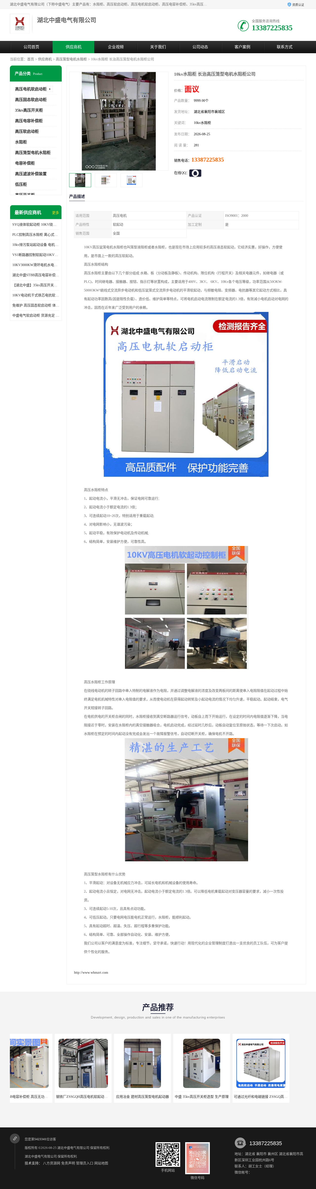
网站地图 (101, 1163)
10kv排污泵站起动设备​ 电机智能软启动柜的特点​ (35, 245)
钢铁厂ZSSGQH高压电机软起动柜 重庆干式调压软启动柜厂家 (58, 1097)
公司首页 (31, 47)
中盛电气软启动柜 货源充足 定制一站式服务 (35, 315)
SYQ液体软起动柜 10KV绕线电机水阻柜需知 (35, 224)
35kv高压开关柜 (29, 110)
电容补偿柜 (25, 163)
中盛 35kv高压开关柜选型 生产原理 (157, 1097)
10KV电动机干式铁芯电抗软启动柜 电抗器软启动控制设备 (35, 295)
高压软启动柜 (27, 131)
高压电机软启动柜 (31, 89)
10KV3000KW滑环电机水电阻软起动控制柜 (35, 265)
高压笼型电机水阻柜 (71, 59)
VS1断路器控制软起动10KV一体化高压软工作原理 (35, 255)
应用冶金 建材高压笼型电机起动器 (97, 1097)
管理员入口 (84, 1163)
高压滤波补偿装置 (31, 174)
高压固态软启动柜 (31, 100)
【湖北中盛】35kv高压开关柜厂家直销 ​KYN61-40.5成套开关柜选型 (35, 285)
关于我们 (158, 47)
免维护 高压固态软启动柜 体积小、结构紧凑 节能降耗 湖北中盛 (35, 305)
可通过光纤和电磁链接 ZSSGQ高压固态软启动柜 (226, 1097)
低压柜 (21, 184)
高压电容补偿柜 (29, 121)
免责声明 (68, 1163)
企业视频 (116, 47)
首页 (30, 59)
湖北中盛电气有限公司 (73, 1148)
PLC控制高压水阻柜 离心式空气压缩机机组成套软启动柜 (35, 235)
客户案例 (242, 47)
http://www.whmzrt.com (91, 972)
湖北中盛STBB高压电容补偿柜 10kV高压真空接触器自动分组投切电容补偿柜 (35, 275)
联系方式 (285, 47)
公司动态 (200, 47)
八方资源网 (51, 1163)
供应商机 (73, 47)
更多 (55, 213)
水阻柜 (21, 142)
